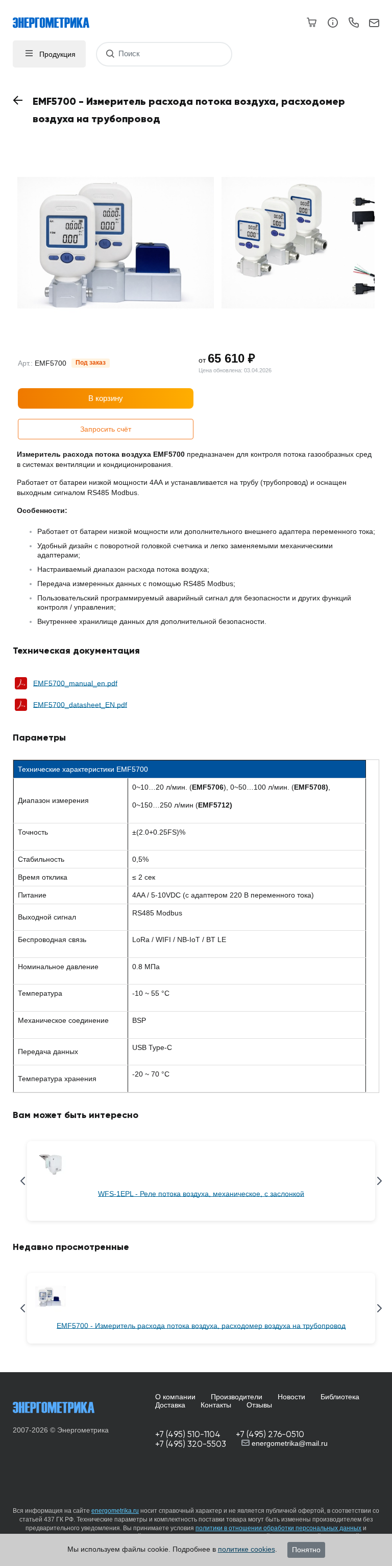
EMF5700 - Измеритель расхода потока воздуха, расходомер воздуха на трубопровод (201, 1326)
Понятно (306, 1550)
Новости (291, 1397)
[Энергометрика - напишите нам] (374, 23)
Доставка (170, 1405)
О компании (175, 1397)
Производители (236, 1397)
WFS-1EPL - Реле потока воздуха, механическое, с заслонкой (201, 1194)
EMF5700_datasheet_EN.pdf (80, 705)
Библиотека (340, 1397)
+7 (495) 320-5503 (190, 1444)
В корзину (105, 398)
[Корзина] (312, 22)
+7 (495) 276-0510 (270, 1434)
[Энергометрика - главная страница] (56, 17)
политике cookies (246, 1549)
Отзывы (259, 1405)
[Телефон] (353, 24)
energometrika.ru (115, 1510)
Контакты (216, 1405)
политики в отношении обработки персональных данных (278, 1528)
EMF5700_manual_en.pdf (75, 683)
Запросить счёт (105, 429)
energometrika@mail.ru (289, 1443)
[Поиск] (110, 54)
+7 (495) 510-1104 (187, 1434)
